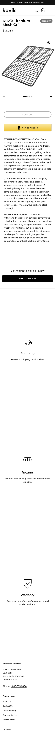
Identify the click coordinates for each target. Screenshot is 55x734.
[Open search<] (36, 10)
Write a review (27, 278)
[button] (51, 96)
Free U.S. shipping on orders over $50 (27, 2)
